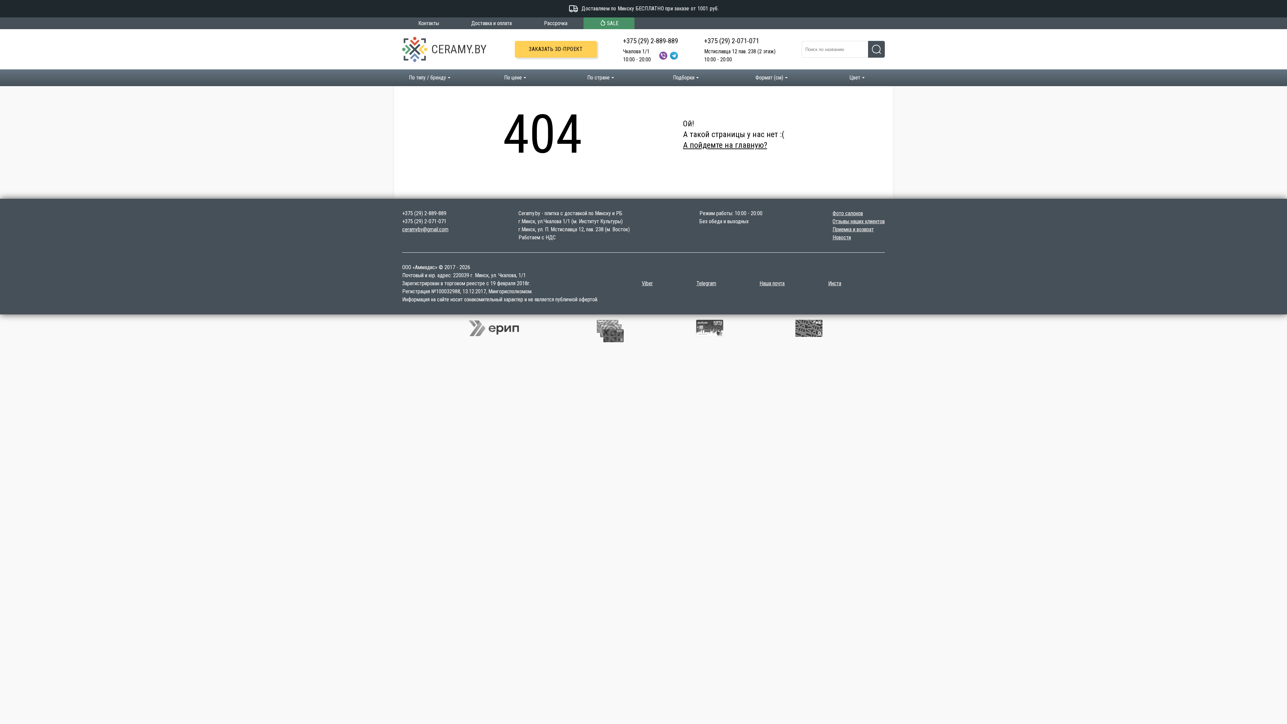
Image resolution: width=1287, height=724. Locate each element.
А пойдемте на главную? (725, 145)
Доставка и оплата (491, 23)
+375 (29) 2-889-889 (650, 41)
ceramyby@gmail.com (425, 229)
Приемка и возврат (853, 229)
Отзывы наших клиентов (859, 221)
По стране (598, 77)
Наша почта (772, 283)
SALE (612, 23)
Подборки (683, 77)
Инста (834, 283)
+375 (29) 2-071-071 (731, 41)
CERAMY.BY (459, 49)
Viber (647, 283)
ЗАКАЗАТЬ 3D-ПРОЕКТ (556, 49)
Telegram (706, 283)
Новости (842, 237)
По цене (513, 77)
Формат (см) (769, 77)
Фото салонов (848, 213)
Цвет (854, 77)
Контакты (428, 23)
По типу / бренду (427, 77)
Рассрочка (555, 23)
